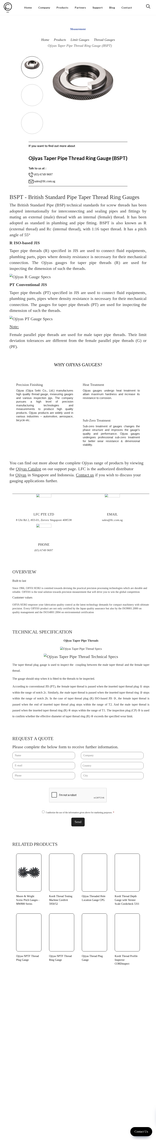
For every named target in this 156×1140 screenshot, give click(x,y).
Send (78, 822)
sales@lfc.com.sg (44, 181)
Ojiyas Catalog (28, 468)
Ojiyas (20, 474)
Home (45, 40)
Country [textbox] (87, 765)
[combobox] (112, 765)
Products (60, 40)
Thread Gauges (104, 40)
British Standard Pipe (35, 205)
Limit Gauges (80, 40)
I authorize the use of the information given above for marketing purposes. (80, 812)
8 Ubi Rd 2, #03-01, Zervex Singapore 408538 (44, 520)
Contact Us (141, 1131)
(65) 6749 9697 (43, 550)
